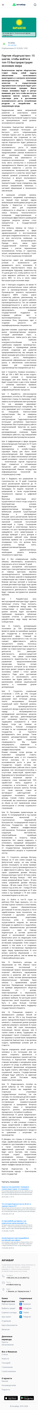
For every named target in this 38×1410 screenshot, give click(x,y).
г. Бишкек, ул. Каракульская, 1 (18, 1291)
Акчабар (11, 43)
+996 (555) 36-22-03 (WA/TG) (17, 1278)
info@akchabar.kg (13, 1284)
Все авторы (12, 45)
